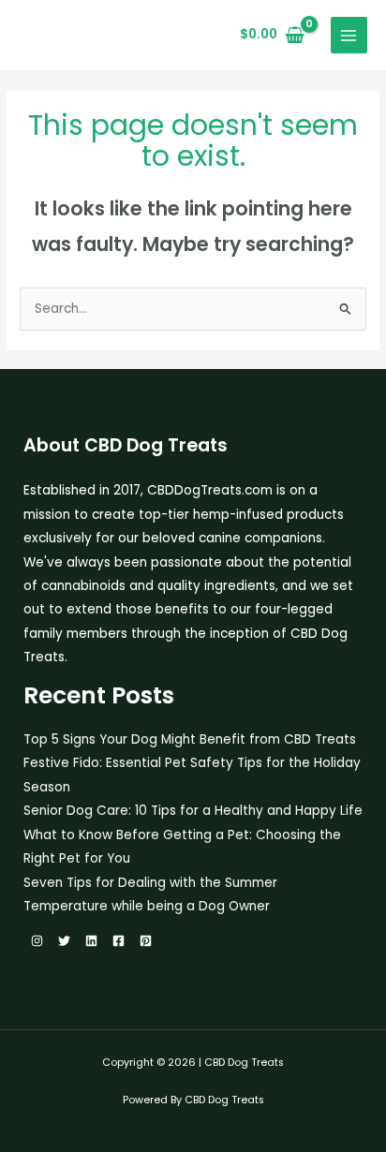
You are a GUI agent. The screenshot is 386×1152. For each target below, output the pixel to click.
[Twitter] (64, 940)
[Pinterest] (145, 940)
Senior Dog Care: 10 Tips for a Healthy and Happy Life (193, 811)
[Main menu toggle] (349, 35)
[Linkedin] (91, 940)
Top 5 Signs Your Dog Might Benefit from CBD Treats (189, 739)
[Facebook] (118, 940)
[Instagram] (37, 940)
